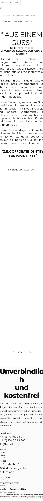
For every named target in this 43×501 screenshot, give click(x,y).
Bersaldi (15, 352)
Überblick (9, 494)
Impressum (18, 494)
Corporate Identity (25, 352)
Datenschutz (27, 494)
